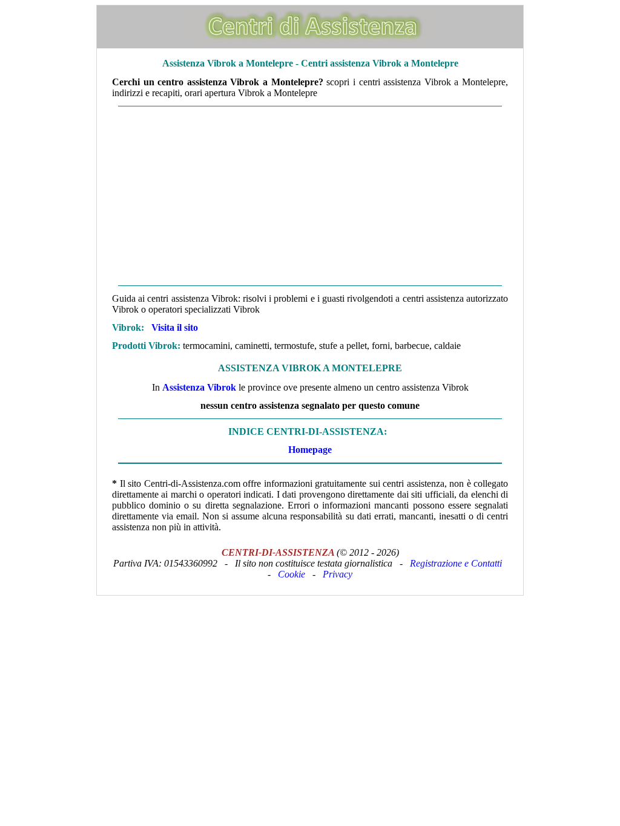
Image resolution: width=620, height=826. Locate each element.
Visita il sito (174, 327)
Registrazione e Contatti (456, 563)
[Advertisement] (310, 196)
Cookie (291, 574)
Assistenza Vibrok (199, 387)
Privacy (337, 574)
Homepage (310, 449)
